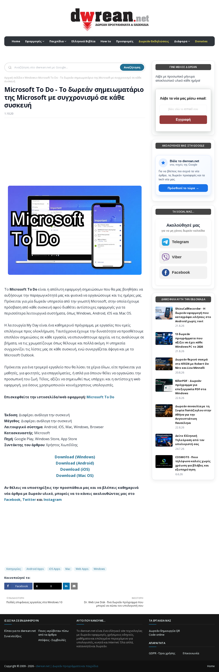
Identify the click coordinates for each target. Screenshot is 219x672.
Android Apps (35, 569)
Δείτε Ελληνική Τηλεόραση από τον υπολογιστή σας (189, 440)
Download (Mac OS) (74, 475)
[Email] (74, 586)
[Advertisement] (74, 152)
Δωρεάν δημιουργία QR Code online (164, 633)
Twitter (29, 499)
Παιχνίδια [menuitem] (56, 41)
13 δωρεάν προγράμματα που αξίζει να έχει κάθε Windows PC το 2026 (189, 340)
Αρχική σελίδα (13, 77)
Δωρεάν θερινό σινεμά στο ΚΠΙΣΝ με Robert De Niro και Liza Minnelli (192, 363)
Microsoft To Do (100, 397)
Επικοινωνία (191, 653)
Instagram (53, 499)
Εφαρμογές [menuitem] (33, 41)
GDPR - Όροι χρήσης (162, 653)
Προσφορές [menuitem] (124, 41)
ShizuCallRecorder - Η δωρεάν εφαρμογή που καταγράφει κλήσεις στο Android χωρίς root (193, 315)
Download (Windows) (75, 456)
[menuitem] (153, 41)
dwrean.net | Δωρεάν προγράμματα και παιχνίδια (67, 666)
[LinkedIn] (66, 586)
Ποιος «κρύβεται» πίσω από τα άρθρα (53, 633)
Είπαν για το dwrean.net (20, 631)
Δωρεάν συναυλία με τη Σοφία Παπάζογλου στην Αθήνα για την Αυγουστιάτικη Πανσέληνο (193, 414)
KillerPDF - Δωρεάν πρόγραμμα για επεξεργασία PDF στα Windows (190, 387)
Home (211, 666)
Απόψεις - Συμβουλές (52, 640)
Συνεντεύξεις (12, 636)
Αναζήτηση (132, 67)
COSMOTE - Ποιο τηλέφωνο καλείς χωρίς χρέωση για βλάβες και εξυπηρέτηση (193, 463)
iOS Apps (54, 569)
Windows (30, 77)
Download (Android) (75, 463)
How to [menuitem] (106, 41)
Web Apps (82, 569)
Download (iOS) (75, 469)
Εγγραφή (183, 119)
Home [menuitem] (16, 41)
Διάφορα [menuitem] (180, 41)
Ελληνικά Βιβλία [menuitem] (83, 41)
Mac (67, 569)
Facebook (12, 499)
